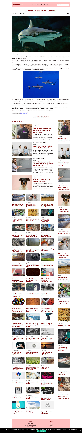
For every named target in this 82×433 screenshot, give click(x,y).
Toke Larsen (42, 125)
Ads (32, 4)
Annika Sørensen (43, 142)
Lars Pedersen (41, 158)
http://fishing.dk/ (24, 113)
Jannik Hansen (23, 13)
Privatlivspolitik (42, 431)
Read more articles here (41, 117)
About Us (37, 4)
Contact (46, 4)
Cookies (41, 4)
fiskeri (68, 13)
